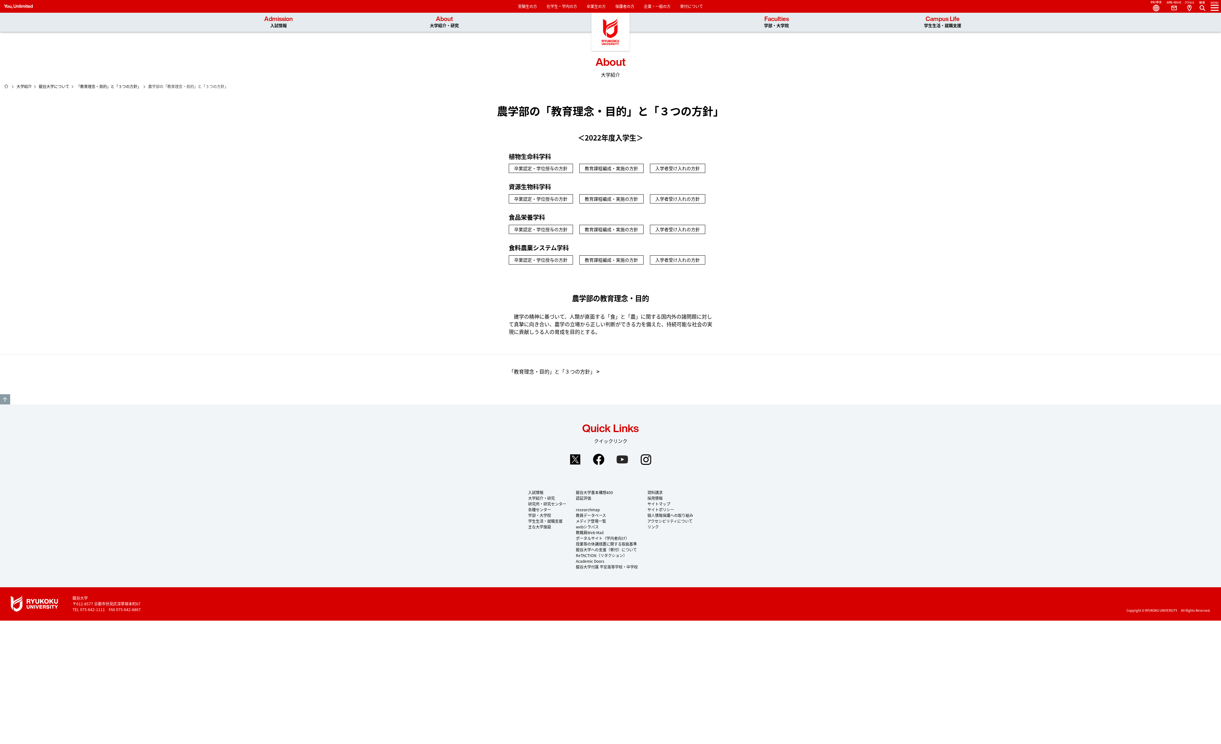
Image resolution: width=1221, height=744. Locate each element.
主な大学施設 (539, 526)
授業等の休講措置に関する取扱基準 (606, 544)
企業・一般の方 (657, 6)
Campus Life (942, 22)
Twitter (575, 459)
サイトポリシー (660, 509)
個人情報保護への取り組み (670, 515)
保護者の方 (624, 6)
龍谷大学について (54, 86)
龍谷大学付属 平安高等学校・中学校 (607, 566)
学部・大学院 (539, 515)
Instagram (645, 459)
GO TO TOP (5, 399)
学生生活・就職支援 (545, 521)
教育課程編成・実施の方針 (611, 168)
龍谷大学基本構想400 (594, 492)
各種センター (539, 509)
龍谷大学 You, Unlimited (610, 32)
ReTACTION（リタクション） (601, 555)
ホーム (6, 86)
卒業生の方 (596, 6)
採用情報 (655, 498)
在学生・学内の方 (562, 6)
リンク (653, 526)
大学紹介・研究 (541, 498)
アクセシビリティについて (670, 521)
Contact (1171, 6)
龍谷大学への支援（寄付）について (606, 549)
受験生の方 (527, 6)
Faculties (776, 22)
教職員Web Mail (590, 532)
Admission (278, 22)
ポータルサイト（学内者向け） (602, 538)
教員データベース (591, 515)
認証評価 (583, 498)
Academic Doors (590, 561)
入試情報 (535, 492)
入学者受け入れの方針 (677, 168)
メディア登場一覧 (591, 521)
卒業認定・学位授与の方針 (541, 168)
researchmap (588, 509)
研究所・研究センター (547, 503)
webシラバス (587, 526)
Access (1189, 6)
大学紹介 (24, 86)
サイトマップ (658, 503)
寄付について (691, 6)
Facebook (598, 459)
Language (1153, 6)
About (444, 22)
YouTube (622, 459)
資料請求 (655, 492)
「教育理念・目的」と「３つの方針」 (108, 86)
